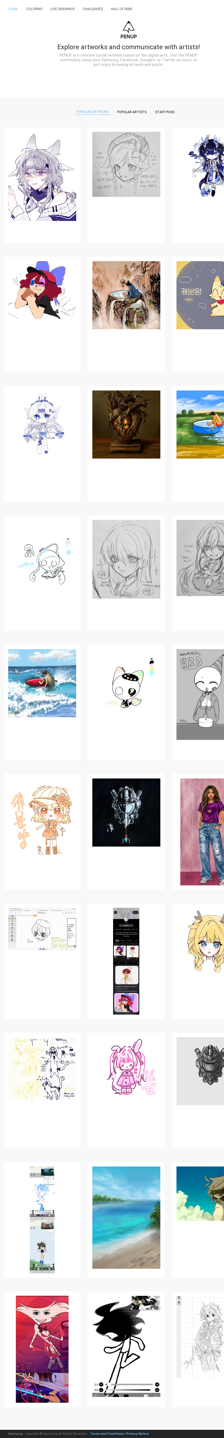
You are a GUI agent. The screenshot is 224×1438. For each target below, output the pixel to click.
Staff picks (165, 112)
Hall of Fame (121, 9)
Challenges (93, 9)
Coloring (34, 9)
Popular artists (131, 112)
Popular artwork (92, 112)
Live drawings (63, 9)
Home (13, 9)
